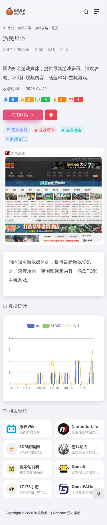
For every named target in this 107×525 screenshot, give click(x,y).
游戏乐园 (24, 27)
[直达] (49, 428)
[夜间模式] (98, 493)
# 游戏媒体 (44, 130)
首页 (10, 27)
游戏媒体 (36, 261)
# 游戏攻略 (71, 130)
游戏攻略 (41, 27)
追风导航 (41, 512)
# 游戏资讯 (16, 139)
